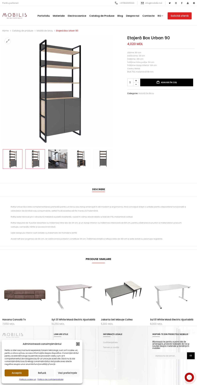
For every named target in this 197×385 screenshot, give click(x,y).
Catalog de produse (22, 30)
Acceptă (17, 373)
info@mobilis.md (153, 3)
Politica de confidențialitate (50, 379)
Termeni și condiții (111, 347)
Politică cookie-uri (27, 379)
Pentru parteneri (10, 3)
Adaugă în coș (169, 82)
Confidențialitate (110, 342)
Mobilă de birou (45, 30)
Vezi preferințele (67, 373)
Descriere (98, 189)
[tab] (98, 189)
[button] (77, 344)
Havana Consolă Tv (14, 319)
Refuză (42, 373)
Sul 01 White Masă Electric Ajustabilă (171, 319)
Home (5, 30)
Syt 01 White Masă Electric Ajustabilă (73, 319)
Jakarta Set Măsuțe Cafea (117, 319)
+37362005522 (127, 3)
